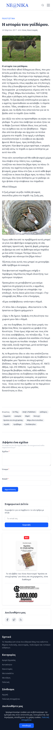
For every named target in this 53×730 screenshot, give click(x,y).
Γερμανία (7, 416)
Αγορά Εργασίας (9, 660)
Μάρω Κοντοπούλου (35, 420)
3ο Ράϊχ (15, 412)
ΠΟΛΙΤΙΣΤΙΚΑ (8, 18)
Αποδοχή (26, 725)
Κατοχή (37, 416)
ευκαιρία (18, 416)
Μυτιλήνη (6, 677)
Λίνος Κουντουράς (30, 30)
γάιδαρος (43, 412)
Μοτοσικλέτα (8, 673)
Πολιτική (5, 682)
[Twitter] (14, 619)
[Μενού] (48, 5)
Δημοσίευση (10, 489)
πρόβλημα (17, 424)
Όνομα (5, 469)
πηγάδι (6, 424)
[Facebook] (7, 619)
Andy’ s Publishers (29, 412)
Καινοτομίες (7, 669)
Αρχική (5, 694)
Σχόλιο (6, 451)
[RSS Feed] (20, 619)
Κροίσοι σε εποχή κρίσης (13, 420)
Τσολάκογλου (30, 424)
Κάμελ (27, 416)
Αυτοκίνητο (7, 664)
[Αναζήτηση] (42, 5)
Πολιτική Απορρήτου (11, 699)
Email (5, 478)
